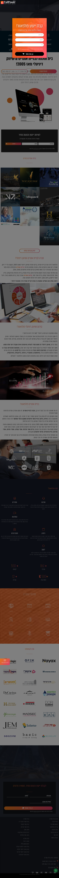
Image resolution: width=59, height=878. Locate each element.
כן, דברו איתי (29, 54)
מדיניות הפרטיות (25, 49)
